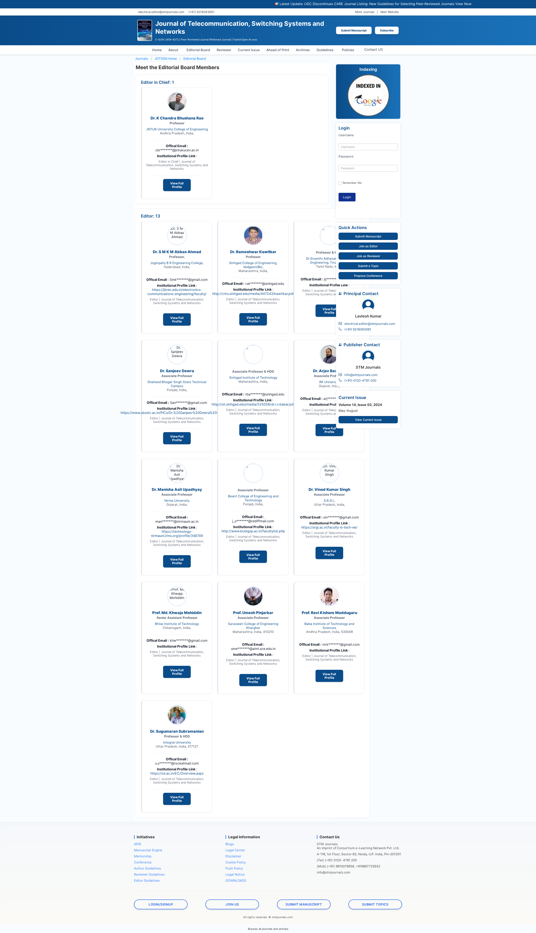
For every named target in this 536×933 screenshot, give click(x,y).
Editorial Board (198, 50)
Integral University (177, 742)
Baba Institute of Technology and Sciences (329, 626)
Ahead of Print (277, 50)
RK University (329, 382)
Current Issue (249, 50)
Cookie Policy (235, 862)
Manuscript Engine (148, 850)
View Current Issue (368, 419)
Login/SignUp (161, 904)
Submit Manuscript (354, 30)
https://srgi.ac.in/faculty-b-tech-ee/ (329, 527)
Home (157, 50)
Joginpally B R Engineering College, (177, 263)
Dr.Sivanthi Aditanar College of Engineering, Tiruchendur (329, 260)
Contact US (373, 49)
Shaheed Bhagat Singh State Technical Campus (176, 384)
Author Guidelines (147, 868)
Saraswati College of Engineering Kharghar (253, 626)
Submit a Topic (368, 266)
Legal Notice (235, 874)
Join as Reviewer (368, 256)
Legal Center (235, 850)
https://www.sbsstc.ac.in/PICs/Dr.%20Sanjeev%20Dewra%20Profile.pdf (177, 413)
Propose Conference (368, 275)
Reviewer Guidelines (149, 874)
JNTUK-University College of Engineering (177, 129)
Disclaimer (233, 856)
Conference (143, 862)
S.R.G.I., (329, 501)
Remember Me (352, 182)
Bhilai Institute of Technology (177, 624)
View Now (437, 4)
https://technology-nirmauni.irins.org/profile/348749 (177, 533)
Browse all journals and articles (268, 928)
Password (346, 156)
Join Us (232, 904)
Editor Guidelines (147, 880)
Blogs (229, 844)
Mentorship (142, 856)
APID (137, 844)
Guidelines (325, 50)
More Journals (364, 12)
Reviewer (224, 50)
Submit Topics (375, 904)
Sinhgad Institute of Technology (253, 378)
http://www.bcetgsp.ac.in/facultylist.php (253, 531)
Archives (303, 50)
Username (346, 135)
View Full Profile (177, 185)
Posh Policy (234, 868)
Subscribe (387, 30)
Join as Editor (368, 246)
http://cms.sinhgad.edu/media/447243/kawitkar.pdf (253, 294)
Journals (141, 59)
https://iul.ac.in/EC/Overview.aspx (177, 773)
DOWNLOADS (235, 880)
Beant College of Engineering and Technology (253, 498)
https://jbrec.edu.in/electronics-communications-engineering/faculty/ (176, 292)
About (173, 50)
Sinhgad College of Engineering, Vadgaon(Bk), (253, 265)
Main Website (389, 12)
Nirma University (176, 501)
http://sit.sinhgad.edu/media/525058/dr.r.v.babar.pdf (253, 404)
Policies (348, 50)
